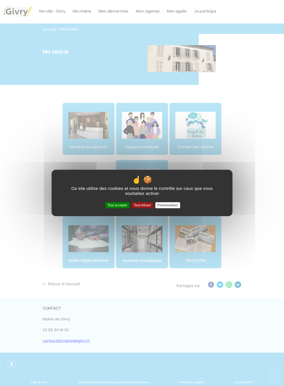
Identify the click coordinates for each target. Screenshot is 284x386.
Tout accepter (117, 205)
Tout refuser (142, 205)
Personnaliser (167, 205)
